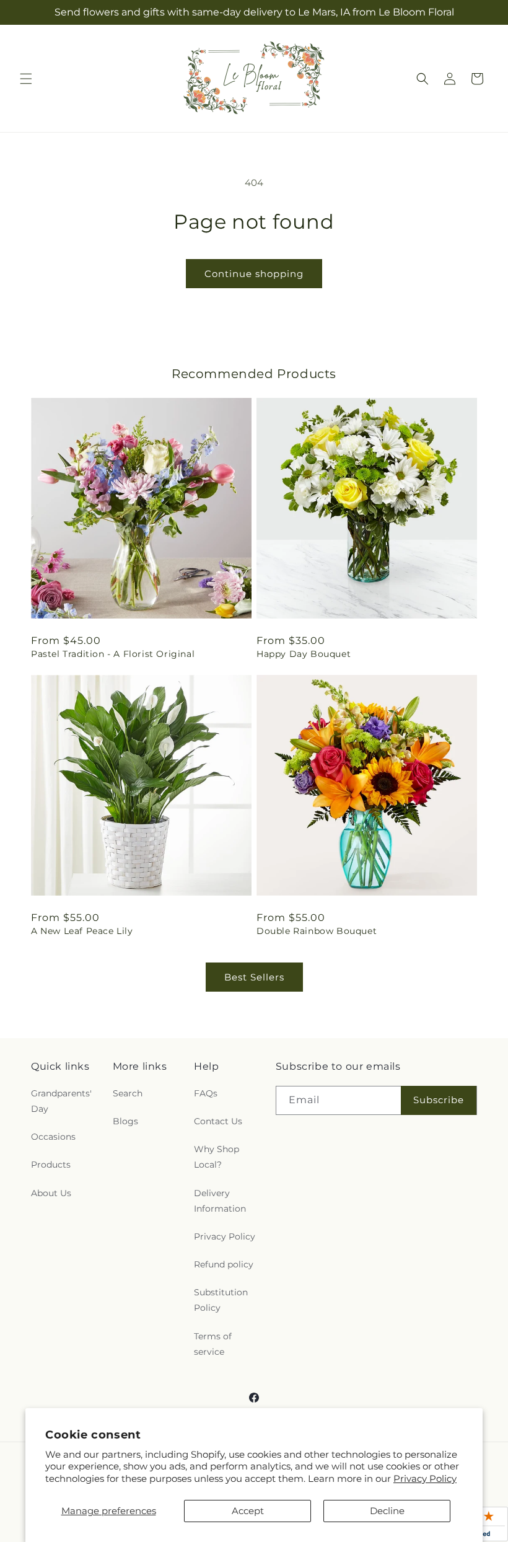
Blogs (125, 1121)
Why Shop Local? (216, 1156)
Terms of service (213, 1344)
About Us (51, 1193)
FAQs (205, 1093)
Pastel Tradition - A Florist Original (113, 653)
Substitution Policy (221, 1300)
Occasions (53, 1136)
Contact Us (218, 1121)
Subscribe (438, 1100)
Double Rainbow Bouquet (316, 930)
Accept (248, 1511)
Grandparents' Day (61, 1101)
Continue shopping (254, 274)
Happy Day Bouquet (303, 653)
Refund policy (223, 1264)
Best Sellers (254, 977)
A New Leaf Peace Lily (82, 930)
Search (127, 1093)
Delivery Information (220, 1200)
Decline (387, 1511)
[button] (26, 78)
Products (51, 1164)
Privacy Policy (425, 1478)
